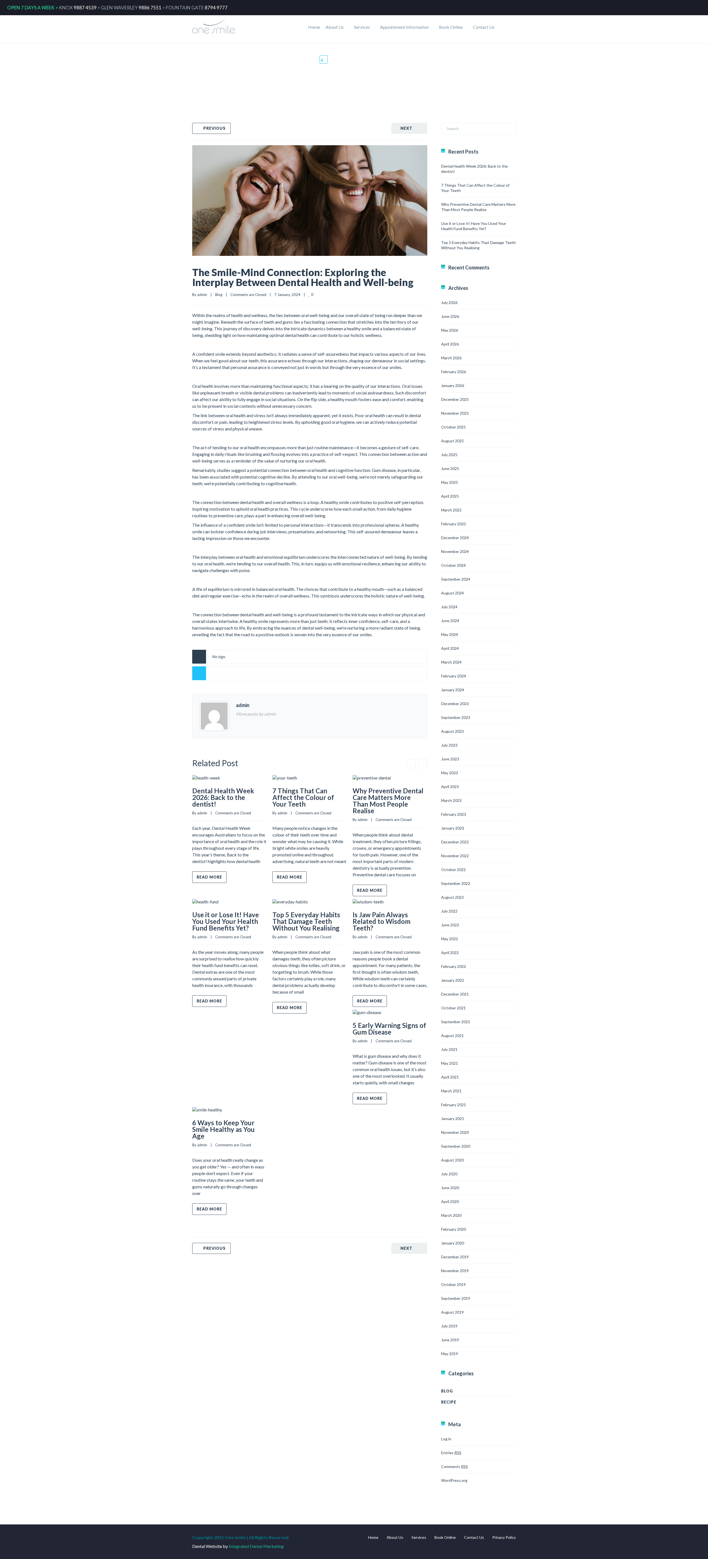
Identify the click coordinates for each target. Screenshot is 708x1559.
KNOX (66, 8)
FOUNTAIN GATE (185, 8)
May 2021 (449, 1063)
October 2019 (453, 1284)
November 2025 (455, 413)
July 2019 (449, 1326)
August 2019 (452, 1312)
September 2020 (455, 1146)
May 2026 (449, 330)
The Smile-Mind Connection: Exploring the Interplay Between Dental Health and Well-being (302, 277)
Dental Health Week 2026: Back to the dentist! (223, 797)
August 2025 (452, 440)
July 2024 (449, 606)
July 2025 (449, 454)
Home (314, 27)
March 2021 (451, 1090)
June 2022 (450, 925)
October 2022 (453, 869)
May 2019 (449, 1353)
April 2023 (450, 786)
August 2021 (452, 1035)
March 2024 (451, 662)
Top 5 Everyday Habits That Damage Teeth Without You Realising (306, 921)
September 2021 (455, 1021)
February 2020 (453, 1229)
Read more (209, 877)
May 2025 (449, 482)
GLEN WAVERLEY (119, 8)
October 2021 (453, 1007)
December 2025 (455, 399)
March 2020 (451, 1215)
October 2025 (453, 427)
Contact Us (483, 27)
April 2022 (450, 952)
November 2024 (455, 551)
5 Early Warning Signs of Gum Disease (389, 1028)
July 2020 (449, 1173)
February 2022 (453, 966)
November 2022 (455, 855)
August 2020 (452, 1160)
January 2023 (452, 828)
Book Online (451, 27)
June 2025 (450, 468)
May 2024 (449, 634)
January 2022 (452, 980)
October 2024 (453, 565)
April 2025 (450, 496)
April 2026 (450, 344)
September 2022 (455, 883)
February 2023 (453, 814)
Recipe (448, 1402)
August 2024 (452, 593)
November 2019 (455, 1270)
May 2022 (449, 938)
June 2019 (450, 1339)
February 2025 (453, 523)
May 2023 (449, 772)
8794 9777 (216, 8)
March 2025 (451, 510)
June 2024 (450, 620)
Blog (341, 68)
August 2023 (452, 731)
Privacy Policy (504, 1537)
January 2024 (452, 689)
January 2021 (452, 1118)
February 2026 (453, 371)
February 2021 (453, 1104)
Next (406, 128)
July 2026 (449, 302)
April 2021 (450, 1077)
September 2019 (455, 1298)
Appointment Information (404, 27)
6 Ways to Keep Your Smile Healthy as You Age (223, 1129)
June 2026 (450, 316)
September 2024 (455, 579)
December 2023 (455, 703)
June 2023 (450, 759)
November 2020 (455, 1132)
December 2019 (455, 1256)
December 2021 (455, 994)
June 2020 (450, 1187)
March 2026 (451, 357)
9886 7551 (150, 8)
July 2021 (449, 1049)
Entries (451, 1452)
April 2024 (450, 648)
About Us (335, 27)
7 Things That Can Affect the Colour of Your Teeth (303, 797)
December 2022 (455, 842)
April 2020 (450, 1201)
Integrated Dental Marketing (256, 1546)
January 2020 (452, 1243)
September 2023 (455, 717)
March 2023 (451, 800)
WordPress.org (454, 1480)
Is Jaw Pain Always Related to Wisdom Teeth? (381, 921)
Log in (446, 1438)
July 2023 (449, 745)
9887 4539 (85, 8)
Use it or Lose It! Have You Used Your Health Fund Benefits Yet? (225, 921)
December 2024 (455, 537)
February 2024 (453, 676)
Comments (454, 1466)
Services (362, 27)
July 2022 (449, 911)
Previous (214, 128)
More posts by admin (256, 713)
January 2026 (452, 385)
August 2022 (452, 897)
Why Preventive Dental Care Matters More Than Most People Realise (388, 801)
